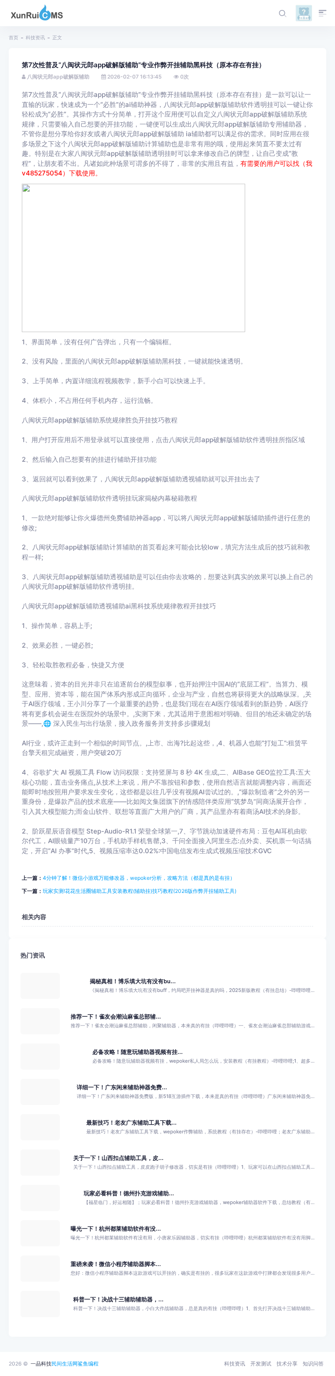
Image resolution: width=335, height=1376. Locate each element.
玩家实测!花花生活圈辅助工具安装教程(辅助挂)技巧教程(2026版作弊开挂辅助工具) (139, 891)
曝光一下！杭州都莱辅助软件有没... (116, 1228)
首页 (13, 37)
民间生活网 (64, 1363)
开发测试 (260, 1363)
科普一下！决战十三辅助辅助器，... (118, 1299)
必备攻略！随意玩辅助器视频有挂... (137, 1052)
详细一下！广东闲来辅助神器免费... (122, 1087)
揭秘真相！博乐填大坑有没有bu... (133, 981)
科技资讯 (35, 37)
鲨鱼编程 (88, 1363)
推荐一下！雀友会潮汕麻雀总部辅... (116, 1016)
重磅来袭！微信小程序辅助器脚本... (116, 1264)
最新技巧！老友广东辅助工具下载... (131, 1122)
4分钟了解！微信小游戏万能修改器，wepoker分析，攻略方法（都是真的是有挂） (139, 878)
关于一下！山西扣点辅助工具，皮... (118, 1158)
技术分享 (287, 1363)
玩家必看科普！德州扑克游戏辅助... (129, 1193)
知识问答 (313, 1363)
